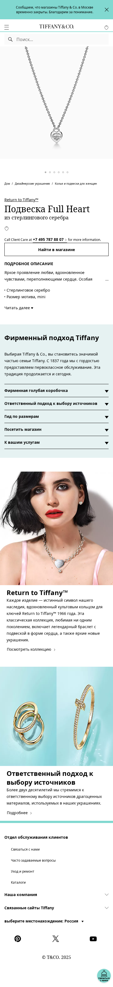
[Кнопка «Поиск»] (10, 39)
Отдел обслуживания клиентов (36, 837)
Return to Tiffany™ (21, 199)
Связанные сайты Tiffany (29, 907)
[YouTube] (94, 938)
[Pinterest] (19, 938)
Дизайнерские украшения (32, 183)
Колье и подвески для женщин (76, 183)
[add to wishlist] (6, 228)
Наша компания (20, 894)
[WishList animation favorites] (106, 27)
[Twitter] (56, 938)
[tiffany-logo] (56, 27)
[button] (6, 27)
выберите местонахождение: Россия (41, 921)
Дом (7, 183)
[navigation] (6, 27)
